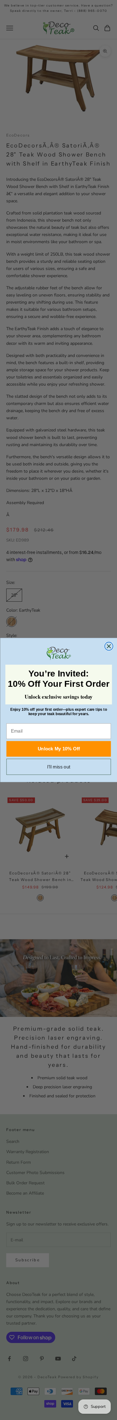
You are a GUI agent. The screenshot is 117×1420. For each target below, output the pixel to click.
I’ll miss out (58, 766)
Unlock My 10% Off (58, 749)
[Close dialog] (109, 646)
